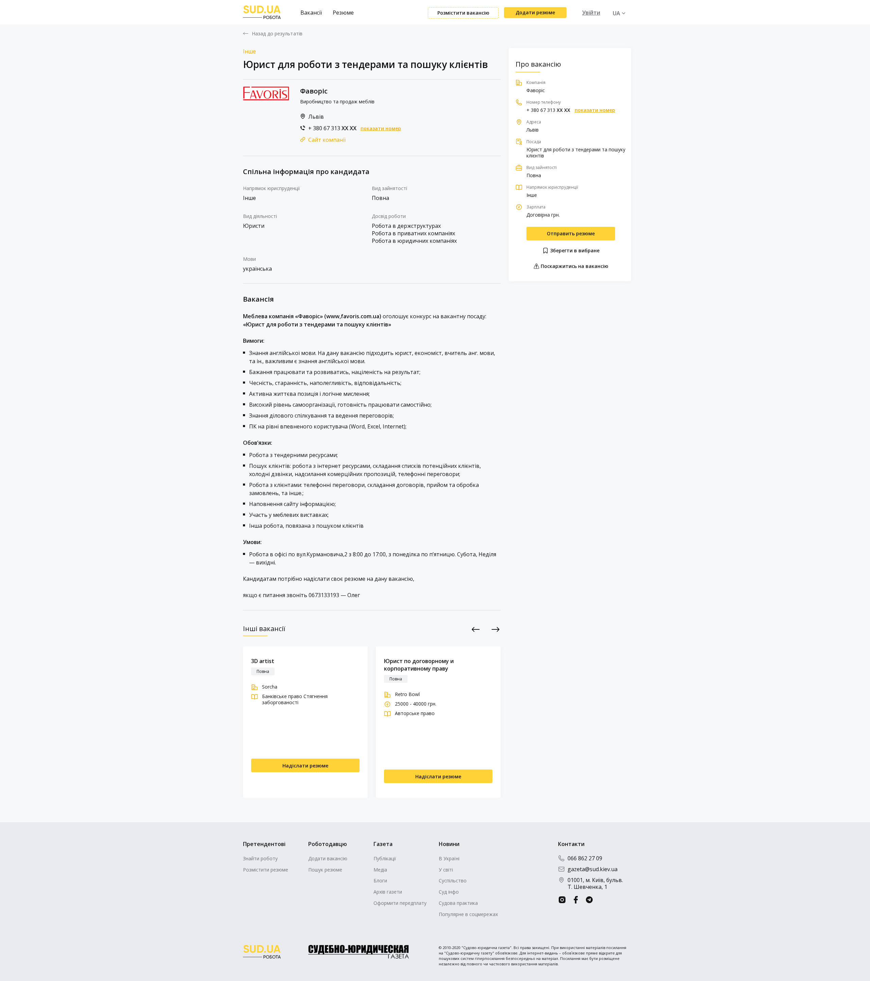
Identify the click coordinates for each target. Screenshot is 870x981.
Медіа (380, 869)
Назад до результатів (277, 34)
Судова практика (458, 903)
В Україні (449, 858)
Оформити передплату (400, 903)
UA (616, 13)
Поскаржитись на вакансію (573, 266)
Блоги (380, 880)
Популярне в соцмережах (468, 914)
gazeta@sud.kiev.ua (592, 869)
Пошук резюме (325, 869)
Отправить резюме (571, 233)
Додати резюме (535, 12)
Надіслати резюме (305, 765)
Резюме (343, 12)
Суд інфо (449, 892)
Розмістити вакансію (463, 13)
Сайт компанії (327, 139)
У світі (446, 869)
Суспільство (453, 880)
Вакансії (311, 12)
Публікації (384, 858)
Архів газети (387, 892)
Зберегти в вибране (574, 250)
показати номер (381, 128)
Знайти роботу (260, 858)
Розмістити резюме (265, 869)
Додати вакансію (327, 858)
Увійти (591, 12)
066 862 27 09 (585, 858)
